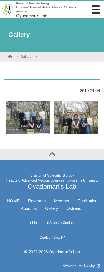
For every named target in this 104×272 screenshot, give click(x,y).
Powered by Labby (80, 266)
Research (37, 200)
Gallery (26, 57)
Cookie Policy (50, 238)
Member (61, 200)
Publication (87, 200)
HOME (13, 200)
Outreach (75, 208)
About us (29, 208)
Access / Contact (61, 223)
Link (35, 223)
